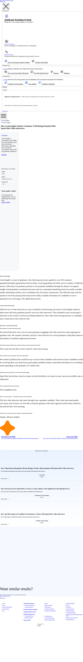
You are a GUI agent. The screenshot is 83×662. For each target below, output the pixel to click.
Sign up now (7, 595)
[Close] (5, 6)
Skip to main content (4, 0)
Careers (3, 605)
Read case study (4, 478)
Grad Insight (4, 135)
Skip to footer (10, 0)
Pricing (4, 87)
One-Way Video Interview (9, 44)
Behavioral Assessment (8, 54)
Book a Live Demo (48, 605)
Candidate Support (48, 616)
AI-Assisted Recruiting (29, 615)
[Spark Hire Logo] (2, 1)
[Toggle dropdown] (8, 11)
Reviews (67, 605)
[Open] (3, 116)
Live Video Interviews (29, 607)
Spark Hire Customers (70, 603)
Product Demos (48, 607)
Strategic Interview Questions (71, 617)
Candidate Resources (70, 619)
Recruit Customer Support (50, 619)
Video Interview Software (29, 603)
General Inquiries (5, 608)
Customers (5, 79)
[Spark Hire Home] (2, 598)
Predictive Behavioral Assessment (30, 609)
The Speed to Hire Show (71, 612)
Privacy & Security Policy (47, 624)
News (3, 610)
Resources (5, 69)
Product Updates (27, 620)
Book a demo (5, 111)
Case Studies (5, 120)
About (3, 603)
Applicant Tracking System (17, 19)
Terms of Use (54, 624)
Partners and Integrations (7, 607)
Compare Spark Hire (70, 608)
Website (4, 155)
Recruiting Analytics (28, 617)
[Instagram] (19, 660)
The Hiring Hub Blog (70, 610)
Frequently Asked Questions (50, 610)
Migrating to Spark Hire (49, 608)
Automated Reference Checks (30, 611)
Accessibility (59, 624)
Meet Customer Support (49, 618)
